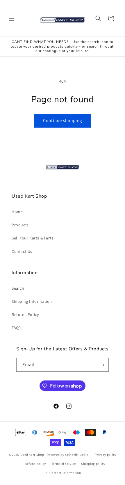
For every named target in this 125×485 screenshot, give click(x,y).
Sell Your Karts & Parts (32, 238)
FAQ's (17, 327)
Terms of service (63, 464)
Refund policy (35, 464)
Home (17, 211)
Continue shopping (62, 120)
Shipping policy (93, 464)
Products (20, 224)
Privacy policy (105, 455)
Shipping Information (32, 301)
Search (18, 288)
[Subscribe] (102, 365)
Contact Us (22, 251)
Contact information (65, 473)
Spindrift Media (77, 455)
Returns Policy (25, 314)
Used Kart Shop (32, 455)
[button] (11, 18)
